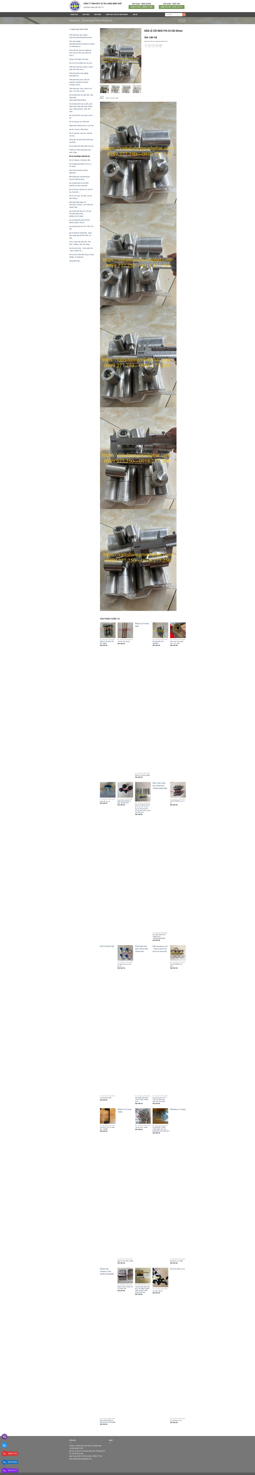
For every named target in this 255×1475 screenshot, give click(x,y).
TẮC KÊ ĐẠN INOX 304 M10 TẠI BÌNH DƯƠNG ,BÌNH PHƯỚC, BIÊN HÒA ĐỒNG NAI (142, 1289)
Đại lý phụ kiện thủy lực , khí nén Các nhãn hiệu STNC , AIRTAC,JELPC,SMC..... (80, 213)
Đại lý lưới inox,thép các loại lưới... (81, 63)
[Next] (138, 55)
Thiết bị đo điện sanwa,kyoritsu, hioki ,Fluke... (80, 151)
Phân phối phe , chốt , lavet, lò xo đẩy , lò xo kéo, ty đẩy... (80, 90)
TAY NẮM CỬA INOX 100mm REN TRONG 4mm (141, 1099)
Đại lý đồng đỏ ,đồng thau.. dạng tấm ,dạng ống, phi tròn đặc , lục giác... (80, 235)
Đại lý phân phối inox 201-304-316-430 (81, 227)
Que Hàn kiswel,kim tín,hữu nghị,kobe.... (78, 171)
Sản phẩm (97, 14)
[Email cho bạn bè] (153, 45)
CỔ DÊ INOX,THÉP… (106, 1098)
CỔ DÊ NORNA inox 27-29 (177, 802)
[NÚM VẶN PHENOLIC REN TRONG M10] (125, 790)
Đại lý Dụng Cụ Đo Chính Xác (79, 122)
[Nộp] (184, 14)
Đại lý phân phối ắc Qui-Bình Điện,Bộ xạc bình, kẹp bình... (79, 184)
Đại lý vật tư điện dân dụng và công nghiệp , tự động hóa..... (81, 256)
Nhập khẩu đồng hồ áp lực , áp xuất (81, 125)
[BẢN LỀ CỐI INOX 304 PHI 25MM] (108, 630)
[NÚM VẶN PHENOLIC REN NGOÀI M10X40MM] (108, 1342)
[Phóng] (102, 81)
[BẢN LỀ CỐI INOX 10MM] (125, 1182)
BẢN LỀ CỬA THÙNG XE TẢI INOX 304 (125, 1288)
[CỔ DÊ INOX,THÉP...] (108, 1019)
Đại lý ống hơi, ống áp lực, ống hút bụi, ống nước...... (80, 190)
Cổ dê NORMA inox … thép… (177, 965)
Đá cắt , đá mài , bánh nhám (78, 129)
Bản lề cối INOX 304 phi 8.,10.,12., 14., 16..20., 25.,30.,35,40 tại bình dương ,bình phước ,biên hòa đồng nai (142, 808)
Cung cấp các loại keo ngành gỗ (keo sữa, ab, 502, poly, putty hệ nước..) (80, 52)
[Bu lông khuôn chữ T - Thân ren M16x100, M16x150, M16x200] (160, 1019)
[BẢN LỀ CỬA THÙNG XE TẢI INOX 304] (125, 1275)
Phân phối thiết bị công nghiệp (117, 14)
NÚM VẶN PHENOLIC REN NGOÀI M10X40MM (107, 1421)
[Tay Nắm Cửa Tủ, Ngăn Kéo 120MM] (108, 1116)
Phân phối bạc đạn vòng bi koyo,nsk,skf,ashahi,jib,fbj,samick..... (81, 36)
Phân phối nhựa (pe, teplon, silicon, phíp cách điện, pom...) (81, 68)
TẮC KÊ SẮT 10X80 (141, 1127)
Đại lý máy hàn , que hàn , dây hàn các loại (80, 134)
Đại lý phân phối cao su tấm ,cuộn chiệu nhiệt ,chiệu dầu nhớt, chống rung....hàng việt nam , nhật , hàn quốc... (80, 107)
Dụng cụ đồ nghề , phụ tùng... (79, 59)
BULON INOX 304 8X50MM (158, 642)
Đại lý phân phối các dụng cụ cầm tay (80, 116)
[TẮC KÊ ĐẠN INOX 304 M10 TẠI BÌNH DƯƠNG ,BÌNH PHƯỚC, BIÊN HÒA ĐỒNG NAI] (143, 1275)
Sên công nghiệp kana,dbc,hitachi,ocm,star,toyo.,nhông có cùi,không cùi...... (81, 43)
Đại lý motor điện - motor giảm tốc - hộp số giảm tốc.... (81, 249)
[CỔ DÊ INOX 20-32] (178, 1342)
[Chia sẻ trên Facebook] (146, 45)
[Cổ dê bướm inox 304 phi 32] (125, 953)
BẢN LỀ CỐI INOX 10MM (125, 1261)
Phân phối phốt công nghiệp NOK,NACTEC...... (78, 74)
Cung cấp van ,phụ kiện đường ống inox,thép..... (81, 141)
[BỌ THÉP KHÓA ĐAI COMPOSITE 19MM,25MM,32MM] (160, 856)
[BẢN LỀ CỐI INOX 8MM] (143, 697)
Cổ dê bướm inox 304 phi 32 (124, 965)
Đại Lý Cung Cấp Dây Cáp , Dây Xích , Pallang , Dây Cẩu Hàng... (80, 243)
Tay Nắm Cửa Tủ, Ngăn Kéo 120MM (107, 1128)
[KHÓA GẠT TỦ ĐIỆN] (178, 1182)
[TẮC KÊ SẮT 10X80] (143, 1116)
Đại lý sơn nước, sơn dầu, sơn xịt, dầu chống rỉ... (80, 197)
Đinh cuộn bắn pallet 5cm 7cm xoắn (176, 642)
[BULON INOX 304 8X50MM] (160, 630)
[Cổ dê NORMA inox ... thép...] (178, 953)
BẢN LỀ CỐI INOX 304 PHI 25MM (107, 642)
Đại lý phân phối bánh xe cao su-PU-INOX (80, 165)
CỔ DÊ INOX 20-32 (176, 1420)
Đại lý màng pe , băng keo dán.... (80, 160)
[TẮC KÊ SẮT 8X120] (125, 630)
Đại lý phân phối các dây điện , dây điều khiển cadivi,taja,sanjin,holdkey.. (81, 97)
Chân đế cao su (105, 801)
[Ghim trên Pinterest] (157, 45)
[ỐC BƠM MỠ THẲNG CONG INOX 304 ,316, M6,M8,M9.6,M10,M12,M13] (160, 1116)
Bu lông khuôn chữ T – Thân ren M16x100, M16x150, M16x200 (160, 1099)
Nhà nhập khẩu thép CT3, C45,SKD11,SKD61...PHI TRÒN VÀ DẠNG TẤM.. (81, 204)
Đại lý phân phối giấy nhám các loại (81, 146)
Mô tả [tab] (102, 98)
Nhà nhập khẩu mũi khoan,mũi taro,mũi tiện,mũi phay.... (79, 178)
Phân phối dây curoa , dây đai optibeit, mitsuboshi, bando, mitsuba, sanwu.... (79, 82)
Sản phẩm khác (74, 261)
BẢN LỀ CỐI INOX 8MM (142, 775)
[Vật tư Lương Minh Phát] (74, 6)
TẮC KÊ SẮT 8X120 (124, 642)
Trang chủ (74, 14)
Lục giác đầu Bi (157, 1291)
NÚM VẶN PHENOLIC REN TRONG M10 (124, 802)
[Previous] (103, 55)
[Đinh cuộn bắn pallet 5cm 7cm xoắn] (178, 630)
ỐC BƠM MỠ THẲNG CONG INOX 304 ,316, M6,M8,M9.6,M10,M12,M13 (161, 1129)
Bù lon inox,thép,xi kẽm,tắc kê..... (98, 21)
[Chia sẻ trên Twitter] (149, 45)
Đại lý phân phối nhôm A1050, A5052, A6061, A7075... (79, 221)
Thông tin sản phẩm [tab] (111, 98)
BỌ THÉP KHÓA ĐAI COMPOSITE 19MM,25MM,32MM (159, 936)
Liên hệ (135, 14)
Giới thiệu (85, 14)
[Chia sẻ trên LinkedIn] (160, 45)
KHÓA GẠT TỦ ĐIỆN (176, 1261)
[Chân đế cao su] (108, 790)
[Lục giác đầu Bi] (160, 1277)
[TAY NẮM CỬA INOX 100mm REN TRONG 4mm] (143, 1019)
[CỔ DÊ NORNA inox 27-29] (178, 790)
